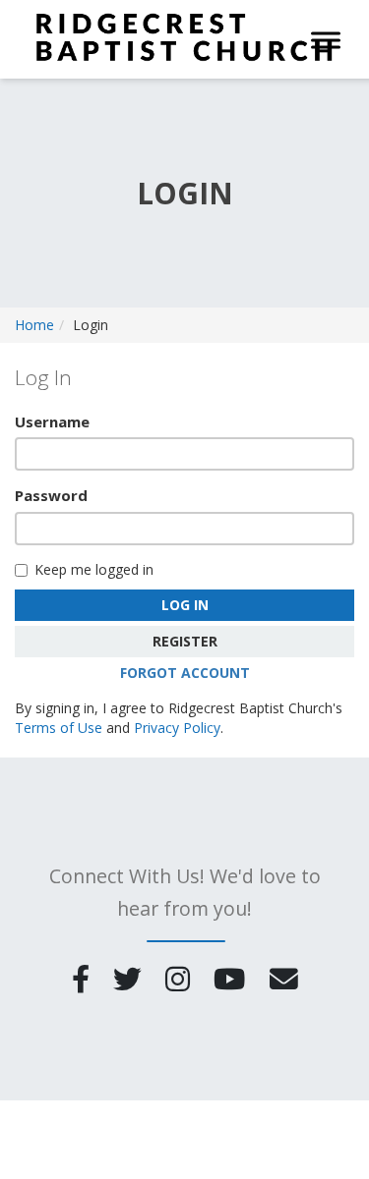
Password (51, 495)
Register (185, 641)
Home (34, 324)
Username (52, 421)
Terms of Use (58, 727)
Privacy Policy (177, 727)
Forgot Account (185, 672)
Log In (185, 604)
